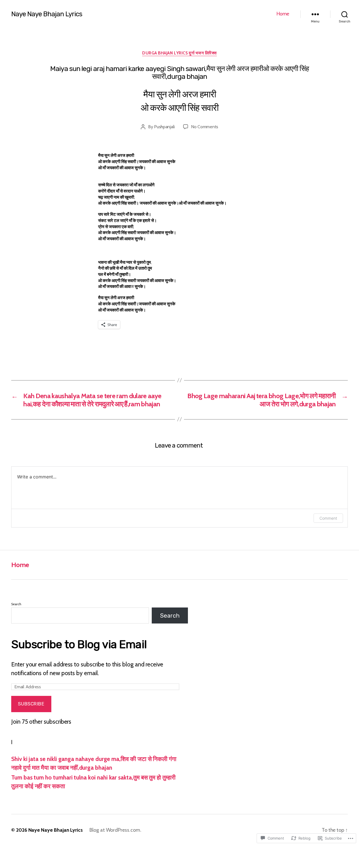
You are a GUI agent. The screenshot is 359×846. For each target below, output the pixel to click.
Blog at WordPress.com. (115, 830)
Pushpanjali (164, 126)
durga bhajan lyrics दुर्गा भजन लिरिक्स (179, 53)
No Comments (204, 126)
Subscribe (31, 704)
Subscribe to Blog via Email (79, 644)
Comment (328, 518)
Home (283, 14)
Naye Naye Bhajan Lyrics (46, 14)
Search (16, 604)
